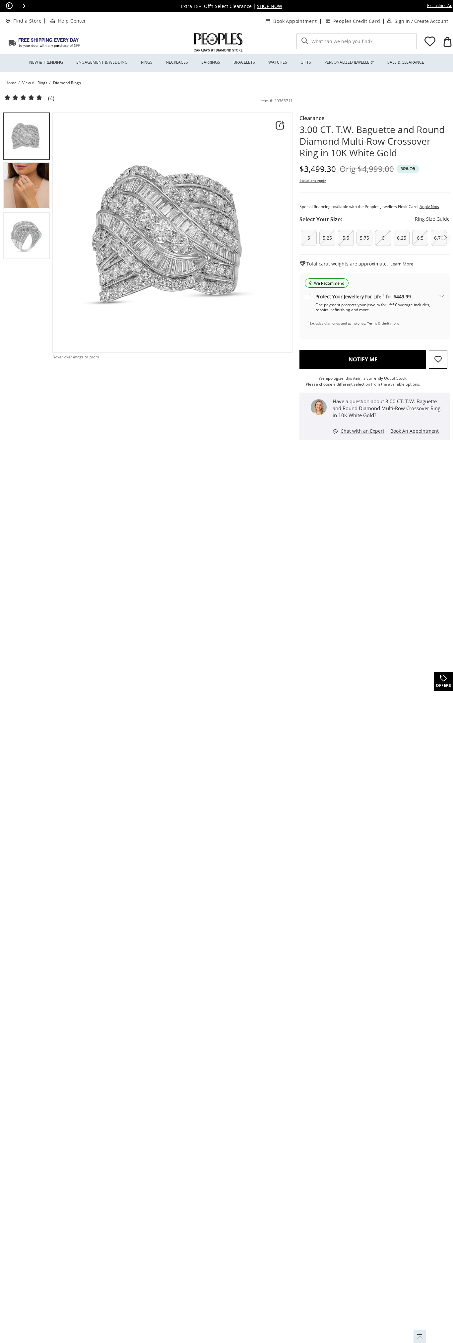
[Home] (44, 42)
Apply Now (429, 206)
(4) (51, 98)
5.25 (327, 238)
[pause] (9, 6)
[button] (24, 6)
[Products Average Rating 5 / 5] (23, 98)
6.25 (401, 238)
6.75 (438, 238)
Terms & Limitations (383, 323)
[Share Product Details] (280, 125)
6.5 (420, 238)
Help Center (72, 21)
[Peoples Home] (218, 42)
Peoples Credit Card (356, 21)
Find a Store (27, 21)
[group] (26, 136)
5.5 (346, 238)
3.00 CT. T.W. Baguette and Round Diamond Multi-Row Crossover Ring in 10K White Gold (372, 141)
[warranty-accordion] (441, 296)
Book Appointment (295, 21)
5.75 (364, 238)
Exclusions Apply (312, 180)
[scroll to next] (445, 238)
